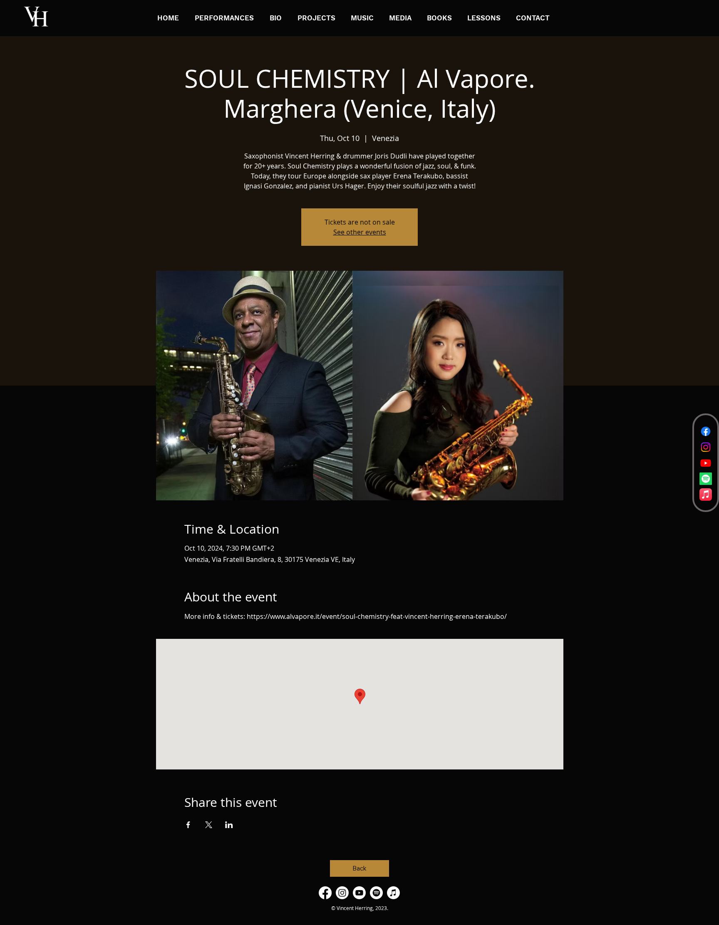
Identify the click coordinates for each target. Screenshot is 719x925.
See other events (359, 232)
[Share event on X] (209, 824)
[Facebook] (705, 431)
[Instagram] (705, 447)
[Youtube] (705, 463)
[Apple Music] (705, 494)
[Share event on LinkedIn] (229, 824)
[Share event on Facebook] (188, 824)
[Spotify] (705, 478)
